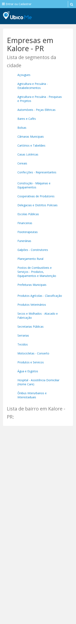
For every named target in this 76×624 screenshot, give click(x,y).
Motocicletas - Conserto (33, 353)
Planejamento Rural (30, 259)
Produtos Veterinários (31, 305)
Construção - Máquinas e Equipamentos (33, 185)
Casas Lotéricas (27, 154)
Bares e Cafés (26, 119)
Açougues (23, 75)
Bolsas (21, 128)
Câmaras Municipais (30, 136)
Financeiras (24, 223)
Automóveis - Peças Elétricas (36, 110)
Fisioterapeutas (27, 232)
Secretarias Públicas (30, 326)
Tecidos (22, 344)
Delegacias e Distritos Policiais (37, 205)
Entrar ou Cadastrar (18, 4)
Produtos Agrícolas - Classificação (39, 296)
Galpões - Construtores (32, 250)
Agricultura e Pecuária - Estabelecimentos (32, 86)
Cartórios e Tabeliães (31, 145)
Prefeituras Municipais (31, 285)
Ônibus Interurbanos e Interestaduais (32, 395)
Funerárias (24, 241)
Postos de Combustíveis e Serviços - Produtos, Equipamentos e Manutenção (36, 272)
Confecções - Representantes (36, 172)
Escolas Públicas (28, 214)
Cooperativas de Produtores (36, 196)
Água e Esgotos (27, 371)
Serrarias (23, 335)
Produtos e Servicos (30, 362)
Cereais (22, 163)
